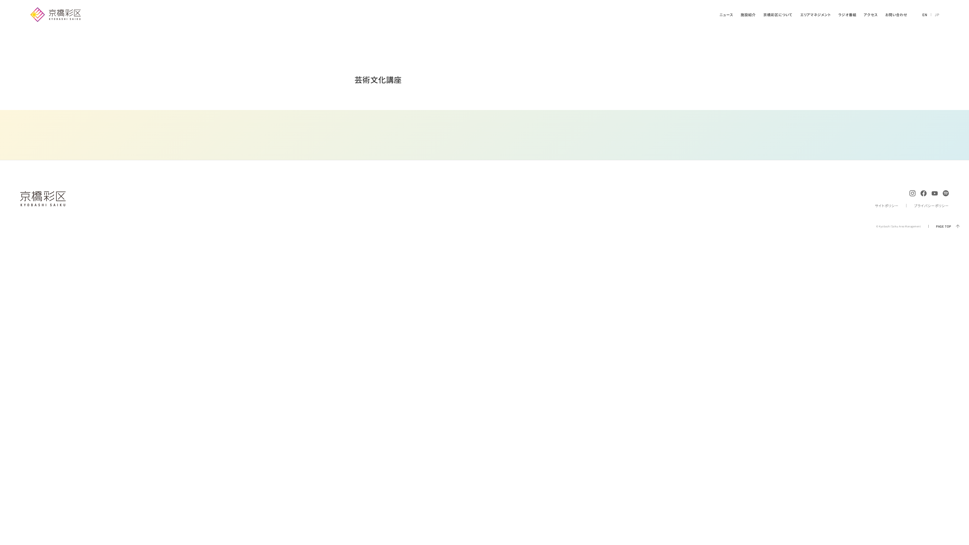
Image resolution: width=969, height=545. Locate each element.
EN (924, 14)
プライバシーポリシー (931, 205)
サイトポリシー (887, 205)
